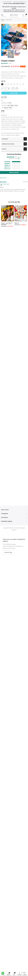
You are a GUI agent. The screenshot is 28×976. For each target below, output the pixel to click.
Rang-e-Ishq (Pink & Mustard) (6, 223)
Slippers (12, 105)
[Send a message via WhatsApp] (3, 973)
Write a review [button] (14, 172)
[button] (4, 63)
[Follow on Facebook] (2, 111)
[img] (3, 182)
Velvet (16, 105)
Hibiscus (16, 223)
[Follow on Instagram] (3, 111)
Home (2, 19)
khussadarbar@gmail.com (20, 1)
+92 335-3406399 (7, 1)
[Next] (25, 37)
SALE (8, 105)
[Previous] (3, 37)
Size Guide (4, 97)
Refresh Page (8, 552)
